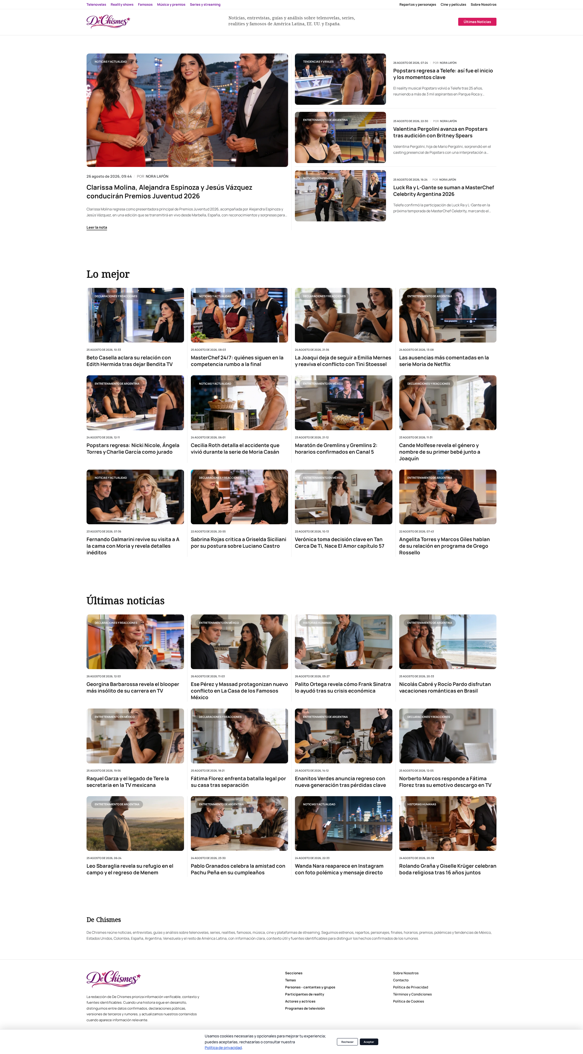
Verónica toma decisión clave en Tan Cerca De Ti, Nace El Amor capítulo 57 (339, 542)
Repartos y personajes (417, 4)
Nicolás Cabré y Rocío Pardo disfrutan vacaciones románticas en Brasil (445, 687)
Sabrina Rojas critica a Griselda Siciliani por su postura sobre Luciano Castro (238, 542)
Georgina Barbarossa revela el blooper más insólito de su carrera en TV (133, 687)
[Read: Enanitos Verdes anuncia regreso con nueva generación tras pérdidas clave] (343, 736)
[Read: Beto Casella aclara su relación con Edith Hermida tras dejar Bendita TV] (135, 315)
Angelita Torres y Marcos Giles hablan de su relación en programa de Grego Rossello (444, 546)
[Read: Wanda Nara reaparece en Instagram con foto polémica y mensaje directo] (343, 823)
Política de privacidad (223, 1047)
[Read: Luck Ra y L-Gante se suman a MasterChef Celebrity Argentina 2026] (340, 195)
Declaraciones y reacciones (116, 296)
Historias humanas (317, 622)
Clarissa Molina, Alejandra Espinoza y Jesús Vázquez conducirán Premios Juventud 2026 (169, 191)
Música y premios (171, 4)
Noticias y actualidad (111, 62)
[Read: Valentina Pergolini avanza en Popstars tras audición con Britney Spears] (340, 137)
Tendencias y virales (318, 62)
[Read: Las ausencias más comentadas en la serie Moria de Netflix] (448, 315)
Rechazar (347, 1042)
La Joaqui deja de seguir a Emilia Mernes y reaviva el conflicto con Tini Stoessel (343, 361)
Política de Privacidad (410, 987)
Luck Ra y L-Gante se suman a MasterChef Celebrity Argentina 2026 (443, 190)
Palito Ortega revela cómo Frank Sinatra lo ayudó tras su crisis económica (343, 687)
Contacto (401, 980)
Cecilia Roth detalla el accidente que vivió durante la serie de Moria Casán (235, 448)
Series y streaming (205, 4)
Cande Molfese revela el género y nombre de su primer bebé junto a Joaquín (439, 452)
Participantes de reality (304, 994)
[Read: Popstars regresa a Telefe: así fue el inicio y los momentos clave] (340, 79)
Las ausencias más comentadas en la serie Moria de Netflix (444, 361)
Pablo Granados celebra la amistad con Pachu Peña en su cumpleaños (238, 869)
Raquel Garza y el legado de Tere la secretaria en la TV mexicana (128, 781)
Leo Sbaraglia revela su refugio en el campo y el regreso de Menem (130, 869)
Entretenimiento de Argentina (325, 120)
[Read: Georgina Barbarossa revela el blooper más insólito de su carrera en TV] (135, 641)
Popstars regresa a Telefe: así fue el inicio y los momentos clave (443, 74)
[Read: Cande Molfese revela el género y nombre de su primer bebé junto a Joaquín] (448, 402)
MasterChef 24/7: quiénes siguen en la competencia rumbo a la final (237, 361)
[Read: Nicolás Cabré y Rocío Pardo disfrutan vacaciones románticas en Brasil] (448, 641)
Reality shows (122, 4)
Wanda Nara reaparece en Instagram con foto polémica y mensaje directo (339, 869)
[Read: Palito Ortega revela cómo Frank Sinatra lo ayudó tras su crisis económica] (343, 641)
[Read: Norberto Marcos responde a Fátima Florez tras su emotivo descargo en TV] (448, 736)
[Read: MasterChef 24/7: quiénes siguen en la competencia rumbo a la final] (239, 315)
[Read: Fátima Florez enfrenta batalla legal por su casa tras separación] (239, 736)
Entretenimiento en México (323, 383)
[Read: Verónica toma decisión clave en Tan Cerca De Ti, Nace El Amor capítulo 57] (343, 496)
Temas (290, 980)
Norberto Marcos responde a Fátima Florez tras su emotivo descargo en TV (445, 781)
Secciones (293, 973)
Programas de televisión (305, 1008)
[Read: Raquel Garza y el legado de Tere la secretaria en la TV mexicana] (135, 736)
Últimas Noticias (477, 21)
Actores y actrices (300, 1001)
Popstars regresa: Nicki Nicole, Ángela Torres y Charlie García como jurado (133, 448)
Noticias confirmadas (319, 178)
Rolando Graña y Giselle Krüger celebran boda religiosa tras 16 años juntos (447, 869)
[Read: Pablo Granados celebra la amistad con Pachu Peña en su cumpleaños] (239, 823)
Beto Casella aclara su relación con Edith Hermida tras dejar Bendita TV (130, 361)
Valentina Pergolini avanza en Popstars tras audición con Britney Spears (440, 132)
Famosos (145, 4)
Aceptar (369, 1042)
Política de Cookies (408, 1001)
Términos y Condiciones (412, 994)
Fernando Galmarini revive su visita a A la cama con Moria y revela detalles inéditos (133, 546)
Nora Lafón (448, 63)
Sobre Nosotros (483, 4)
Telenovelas (96, 4)
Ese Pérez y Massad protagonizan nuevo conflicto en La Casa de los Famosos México (239, 691)
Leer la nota (97, 227)
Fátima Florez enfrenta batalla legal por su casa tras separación (238, 781)
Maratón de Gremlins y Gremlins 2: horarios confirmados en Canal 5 (336, 448)
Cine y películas (453, 4)
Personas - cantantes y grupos (310, 987)
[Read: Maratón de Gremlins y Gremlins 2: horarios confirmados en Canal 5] (343, 402)
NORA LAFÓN (157, 176)
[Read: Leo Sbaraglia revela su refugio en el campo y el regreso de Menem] (135, 823)
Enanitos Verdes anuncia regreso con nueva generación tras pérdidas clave (340, 781)
